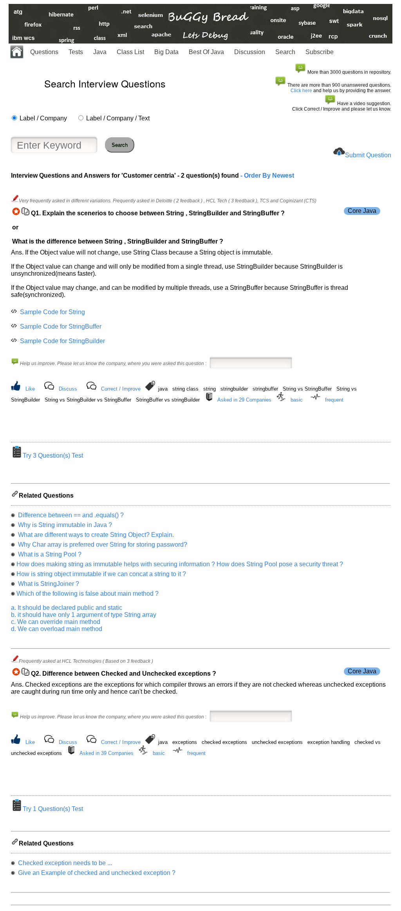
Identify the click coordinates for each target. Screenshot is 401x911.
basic (297, 400)
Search (285, 52)
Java (100, 52)
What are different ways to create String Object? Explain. (95, 534)
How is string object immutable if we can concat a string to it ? (101, 574)
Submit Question (368, 155)
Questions (44, 52)
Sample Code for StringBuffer (60, 326)
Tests (76, 52)
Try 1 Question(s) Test (53, 809)
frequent (334, 400)
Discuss (68, 389)
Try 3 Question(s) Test (53, 455)
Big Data (166, 52)
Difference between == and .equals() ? (70, 515)
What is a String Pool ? (48, 554)
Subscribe (319, 52)
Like (30, 389)
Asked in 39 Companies (106, 753)
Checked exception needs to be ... (64, 863)
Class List (130, 52)
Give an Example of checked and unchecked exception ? (95, 872)
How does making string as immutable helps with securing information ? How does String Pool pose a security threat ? (179, 564)
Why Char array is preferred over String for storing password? (101, 544)
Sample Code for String (52, 312)
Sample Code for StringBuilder (62, 341)
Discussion (249, 52)
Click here (301, 90)
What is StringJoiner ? (47, 583)
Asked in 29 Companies (244, 400)
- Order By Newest (266, 175)
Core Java (362, 210)
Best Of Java (206, 52)
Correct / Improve (121, 389)
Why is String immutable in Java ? (64, 525)
